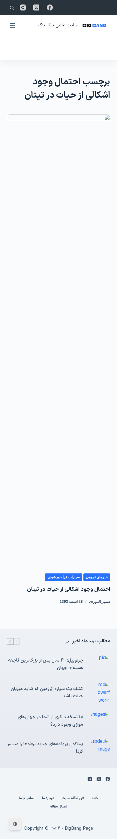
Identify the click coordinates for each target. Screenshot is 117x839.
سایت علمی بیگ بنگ (57, 25)
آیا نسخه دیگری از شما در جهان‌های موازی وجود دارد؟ (50, 721)
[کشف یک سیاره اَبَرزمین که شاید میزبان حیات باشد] (99, 693)
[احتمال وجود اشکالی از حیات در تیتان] (58, 339)
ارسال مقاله (58, 807)
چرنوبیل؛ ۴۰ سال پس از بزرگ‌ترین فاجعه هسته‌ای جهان (45, 664)
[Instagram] (23, 7)
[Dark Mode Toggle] (15, 824)
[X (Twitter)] (36, 7)
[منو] (12, 25)
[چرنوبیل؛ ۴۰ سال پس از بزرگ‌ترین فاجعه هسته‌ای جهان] (99, 664)
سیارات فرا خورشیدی (63, 577)
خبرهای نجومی (97, 577)
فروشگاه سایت (73, 798)
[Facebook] (50, 7)
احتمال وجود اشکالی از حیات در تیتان (68, 589)
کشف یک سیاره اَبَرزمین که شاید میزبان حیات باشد (47, 693)
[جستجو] (12, 8)
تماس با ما (26, 798)
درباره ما (48, 798)
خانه (95, 798)
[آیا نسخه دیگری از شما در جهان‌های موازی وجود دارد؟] (99, 721)
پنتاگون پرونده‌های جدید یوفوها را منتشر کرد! (45, 748)
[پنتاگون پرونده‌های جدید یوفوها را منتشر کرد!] (99, 748)
